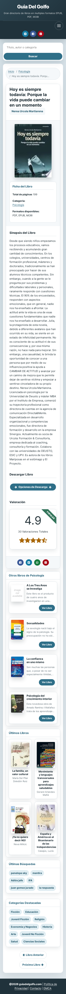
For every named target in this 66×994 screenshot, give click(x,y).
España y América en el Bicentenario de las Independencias (46, 840)
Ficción (15, 911)
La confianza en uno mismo (35, 660)
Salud (14, 941)
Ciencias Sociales (34, 941)
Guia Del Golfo (33, 7)
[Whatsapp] (37, 562)
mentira (37, 873)
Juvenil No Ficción (33, 934)
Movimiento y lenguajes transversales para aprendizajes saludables (45, 779)
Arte (13, 934)
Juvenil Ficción (20, 919)
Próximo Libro (31, 964)
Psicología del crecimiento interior (39, 697)
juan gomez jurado (22, 887)
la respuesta (46, 887)
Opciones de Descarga (33, 487)
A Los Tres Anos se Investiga (37, 587)
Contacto (35, 988)
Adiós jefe (17, 880)
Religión (40, 919)
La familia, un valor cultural (20, 772)
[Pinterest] (41, 34)
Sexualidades (35, 623)
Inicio (11, 71)
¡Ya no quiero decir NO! (20, 838)
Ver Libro (47, 608)
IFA (30, 880)
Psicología (24, 71)
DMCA (47, 988)
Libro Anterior (35, 955)
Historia (47, 926)
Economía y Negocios (24, 926)
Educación (31, 911)
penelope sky (19, 873)
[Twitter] (25, 34)
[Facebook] (33, 34)
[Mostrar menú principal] (59, 26)
